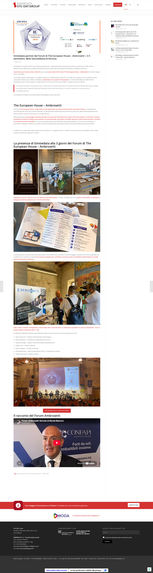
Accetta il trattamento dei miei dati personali (118, 537)
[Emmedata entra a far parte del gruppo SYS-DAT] (151, 286)
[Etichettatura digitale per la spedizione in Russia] (1, 286)
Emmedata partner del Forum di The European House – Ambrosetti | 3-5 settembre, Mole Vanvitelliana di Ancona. (127, 34)
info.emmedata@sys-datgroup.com (27, 546)
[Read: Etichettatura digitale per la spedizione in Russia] (112, 42)
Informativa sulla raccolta (56, 570)
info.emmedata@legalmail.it (25, 548)
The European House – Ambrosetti (38, 473)
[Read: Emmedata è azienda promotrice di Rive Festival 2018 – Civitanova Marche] (112, 56)
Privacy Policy (92, 558)
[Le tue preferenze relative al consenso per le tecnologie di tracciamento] (149, 569)
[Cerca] (130, 4)
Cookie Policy (101, 558)
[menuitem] (46, 4)
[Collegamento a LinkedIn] (137, 4)
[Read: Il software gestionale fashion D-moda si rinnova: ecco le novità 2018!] (112, 49)
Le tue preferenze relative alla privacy (85, 570)
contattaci (133, 505)
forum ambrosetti (22, 473)
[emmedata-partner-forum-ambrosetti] (57, 36)
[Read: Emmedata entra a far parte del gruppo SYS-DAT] (112, 26)
